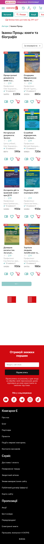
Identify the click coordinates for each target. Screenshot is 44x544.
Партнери (6, 430)
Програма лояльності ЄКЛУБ (15, 532)
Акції (4, 507)
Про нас (5, 417)
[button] (12, 101)
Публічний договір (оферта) (15, 487)
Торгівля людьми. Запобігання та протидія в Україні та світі (31, 250)
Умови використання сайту (14, 481)
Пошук (23, 14)
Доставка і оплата (10, 462)
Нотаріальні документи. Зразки (9, 135)
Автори (5, 26)
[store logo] (12, 8)
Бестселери (7, 514)
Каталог (7, 14)
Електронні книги (10, 526)
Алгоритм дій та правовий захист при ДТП (11, 192)
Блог (4, 423)
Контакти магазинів (11, 449)
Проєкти (6, 436)
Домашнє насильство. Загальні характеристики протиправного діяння (11, 250)
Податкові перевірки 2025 (31, 191)
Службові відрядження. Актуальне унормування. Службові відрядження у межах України (31, 135)
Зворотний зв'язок (10, 475)
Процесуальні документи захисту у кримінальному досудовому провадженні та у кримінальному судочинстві (12, 78)
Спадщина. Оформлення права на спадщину (30, 78)
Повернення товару (11, 469)
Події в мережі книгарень (14, 442)
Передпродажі (9, 520)
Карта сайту (7, 494)
